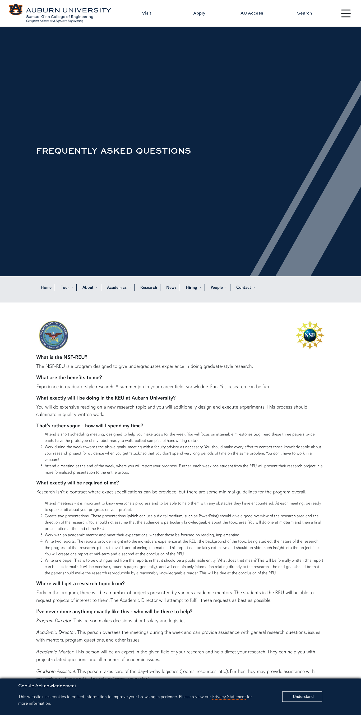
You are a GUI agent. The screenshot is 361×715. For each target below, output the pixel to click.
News (171, 287)
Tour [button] (65, 287)
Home (46, 287)
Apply (199, 13)
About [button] (88, 287)
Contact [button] (244, 287)
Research (148, 287)
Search (304, 13)
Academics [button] (117, 287)
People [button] (217, 287)
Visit (146, 13)
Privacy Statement (229, 696)
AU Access (251, 13)
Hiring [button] (192, 287)
